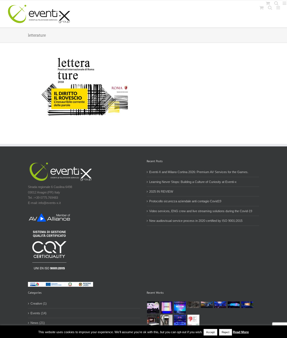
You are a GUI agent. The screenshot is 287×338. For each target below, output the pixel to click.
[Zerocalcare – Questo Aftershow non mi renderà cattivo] (153, 320)
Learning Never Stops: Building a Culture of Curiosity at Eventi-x (193, 182)
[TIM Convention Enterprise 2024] (233, 305)
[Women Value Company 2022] (193, 320)
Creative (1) (38, 303)
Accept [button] (210, 332)
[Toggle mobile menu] (278, 7)
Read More (241, 332)
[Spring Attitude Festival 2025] (153, 307)
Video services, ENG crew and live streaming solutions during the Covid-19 (200, 211)
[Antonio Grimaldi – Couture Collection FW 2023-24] (166, 320)
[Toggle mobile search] (270, 7)
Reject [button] (225, 332)
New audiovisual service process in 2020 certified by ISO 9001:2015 (195, 220)
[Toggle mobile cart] (261, 7)
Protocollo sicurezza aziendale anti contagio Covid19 (185, 201)
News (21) (37, 323)
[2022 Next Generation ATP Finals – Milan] (180, 320)
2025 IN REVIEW (161, 191)
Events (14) (38, 313)
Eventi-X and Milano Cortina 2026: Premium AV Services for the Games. (198, 172)
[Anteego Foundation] (166, 307)
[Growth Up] (180, 307)
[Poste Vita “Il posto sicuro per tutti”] (220, 305)
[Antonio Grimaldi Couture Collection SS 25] (193, 305)
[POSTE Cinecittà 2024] (247, 305)
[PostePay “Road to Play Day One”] (206, 305)
